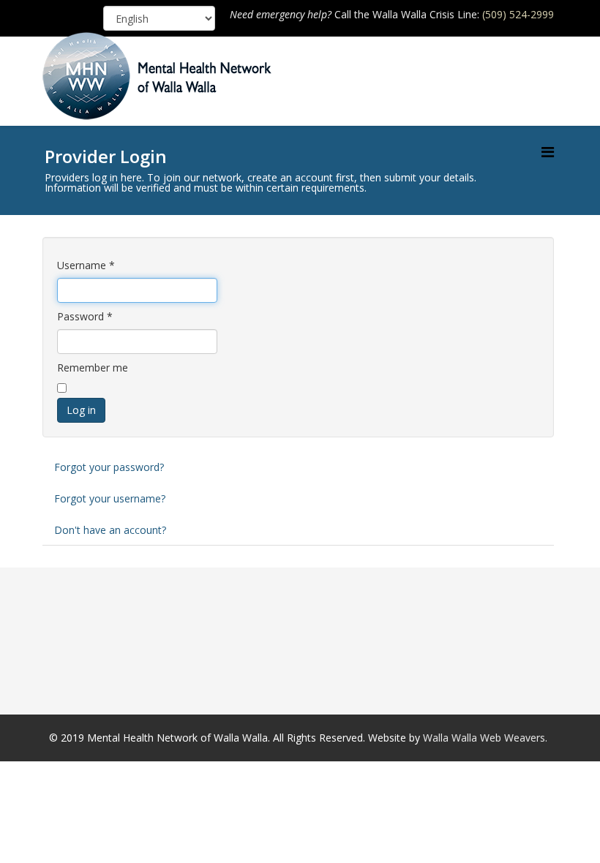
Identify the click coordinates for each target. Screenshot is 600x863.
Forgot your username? (109, 498)
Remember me (92, 367)
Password (85, 316)
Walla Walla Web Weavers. (485, 738)
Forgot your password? (109, 467)
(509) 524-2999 (518, 14)
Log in (81, 410)
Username (86, 265)
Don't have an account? (110, 530)
